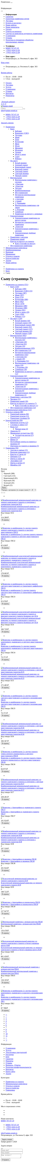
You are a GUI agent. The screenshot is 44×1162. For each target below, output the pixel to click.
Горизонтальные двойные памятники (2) (25, 394)
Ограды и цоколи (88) (14, 412)
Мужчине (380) (21, 308)
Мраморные (10, 254)
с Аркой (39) (20, 359)
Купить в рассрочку (13, 23)
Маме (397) (19, 295)
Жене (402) (19, 302)
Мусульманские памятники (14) (23, 408)
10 (7, 1034)
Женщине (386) (21, 306)
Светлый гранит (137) (24, 329)
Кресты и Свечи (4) (18, 454)
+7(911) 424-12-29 (13, 50)
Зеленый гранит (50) (23, 323)
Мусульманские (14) (23, 350)
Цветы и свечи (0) (17, 459)
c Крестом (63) (21, 344)
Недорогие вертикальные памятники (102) (25, 353)
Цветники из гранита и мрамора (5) (24, 446)
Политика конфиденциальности (18, 1067)
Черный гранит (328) (23, 333)
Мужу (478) (19, 304)
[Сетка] (4, 492)
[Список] (2, 492)
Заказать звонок (7, 123)
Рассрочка (10, 1055)
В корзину (5, 520)
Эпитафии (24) (16, 461)
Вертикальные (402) (18, 336)
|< (6, 1015)
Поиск (4, 487)
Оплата (8, 29)
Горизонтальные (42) (18, 376)
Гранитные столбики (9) (20, 418)
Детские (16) (20, 346)
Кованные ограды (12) (19, 423)
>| (6, 1040)
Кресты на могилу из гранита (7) (23, 403)
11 (6, 1036)
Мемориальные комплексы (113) (19, 410)
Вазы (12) (14, 427)
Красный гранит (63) (23, 327)
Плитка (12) (15, 437)
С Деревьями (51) (22, 361)
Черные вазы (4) (21, 429)
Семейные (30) (21, 369)
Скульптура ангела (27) (24, 435)
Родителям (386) (21, 299)
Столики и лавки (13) (19, 425)
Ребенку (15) (20, 316)
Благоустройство (12, 258)
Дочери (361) (20, 310)
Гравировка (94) (12, 448)
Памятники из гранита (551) (17, 285)
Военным (9, 252)
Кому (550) (14, 287)
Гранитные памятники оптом (17, 19)
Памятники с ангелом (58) (20, 397)
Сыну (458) (19, 314)
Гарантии (9, 17)
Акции (8, 261)
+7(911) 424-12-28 (13, 52)
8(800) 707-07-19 (12, 48)
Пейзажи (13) (15, 456)
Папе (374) (19, 297)
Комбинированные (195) (25, 348)
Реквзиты (9, 1061)
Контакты (9, 93)
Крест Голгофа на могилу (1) (26, 406)
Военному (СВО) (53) (23, 291)
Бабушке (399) (20, 289)
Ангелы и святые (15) (19, 450)
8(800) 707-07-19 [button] (7, 1121)
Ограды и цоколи (13, 256)
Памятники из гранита (15, 269)
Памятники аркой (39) (19, 401)
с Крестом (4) (20, 386)
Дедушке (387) (21, 293)
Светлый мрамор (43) (23, 331)
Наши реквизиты (12, 27)
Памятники (10, 127)
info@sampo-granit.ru (9, 111)
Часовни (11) (15, 399)
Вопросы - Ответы (13, 1065)
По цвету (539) (16, 319)
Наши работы (11, 25)
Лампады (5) (15, 431)
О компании (10, 36)
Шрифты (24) (15, 465)
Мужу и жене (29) (22, 312)
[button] (5, 63)
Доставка (9, 21)
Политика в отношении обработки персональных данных (19, 41)
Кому (8, 271)
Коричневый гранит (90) (25, 325)
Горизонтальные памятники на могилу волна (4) (27, 379)
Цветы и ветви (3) (17, 463)
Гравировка (10, 1090)
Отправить (5, 1160)
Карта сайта (10, 1072)
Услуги (8, 87)
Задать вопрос (7, 1139)
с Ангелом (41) (21, 357)
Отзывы (9, 38)
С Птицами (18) (21, 367)
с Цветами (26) (21, 342)
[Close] (2, 1148)
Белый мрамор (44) (22, 321)
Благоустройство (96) (14, 420)
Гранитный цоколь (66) (19, 414)
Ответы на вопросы (13, 31)
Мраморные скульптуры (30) (21, 433)
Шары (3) (14, 440)
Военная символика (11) (20, 452)
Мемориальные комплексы (16, 248)
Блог (7, 1057)
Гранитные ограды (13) (19, 416)
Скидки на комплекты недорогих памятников (24, 34)
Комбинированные (13, 250)
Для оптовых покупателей (16, 1052)
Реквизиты (10, 96)
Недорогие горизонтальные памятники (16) (26, 383)
